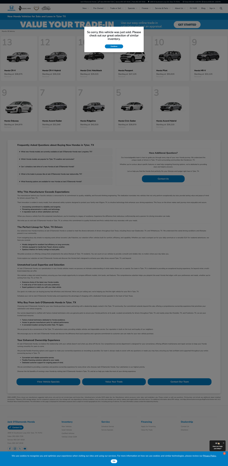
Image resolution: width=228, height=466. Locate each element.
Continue (114, 46)
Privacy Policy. (209, 455)
